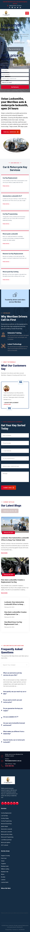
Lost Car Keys (4, 815)
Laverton (3, 879)
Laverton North (4, 882)
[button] (15, 458)
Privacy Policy (8, 929)
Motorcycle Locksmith (10, 234)
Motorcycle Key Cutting (10, 272)
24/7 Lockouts (4, 845)
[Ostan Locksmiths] (6, 13)
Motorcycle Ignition (5, 842)
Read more (4, 553)
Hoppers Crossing (5, 855)
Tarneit (2, 861)
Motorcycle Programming (7, 837)
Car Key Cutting (5, 818)
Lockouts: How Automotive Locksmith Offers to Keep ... (14, 603)
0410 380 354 (9, 766)
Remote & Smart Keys (6, 823)
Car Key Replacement (10, 178)
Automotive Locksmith (6, 829)
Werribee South (4, 866)
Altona (2, 874)
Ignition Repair (4, 826)
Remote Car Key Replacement (13, 253)
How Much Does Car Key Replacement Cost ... (13, 623)
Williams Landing (5, 869)
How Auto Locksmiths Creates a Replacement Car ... (15, 613)
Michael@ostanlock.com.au (13, 760)
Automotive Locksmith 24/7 (12, 196)
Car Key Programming (10, 214)
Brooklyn (3, 877)
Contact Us (15, 929)
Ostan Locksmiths (9, 925)
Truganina (3, 863)
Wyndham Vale (4, 871)
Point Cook (3, 858)
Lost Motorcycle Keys (6, 839)
